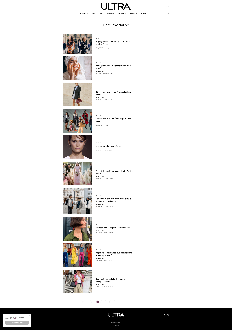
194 (105, 302)
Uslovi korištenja (116, 322)
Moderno (98, 38)
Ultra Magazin (100, 47)
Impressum (116, 325)
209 (111, 302)
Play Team (127, 320)
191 (94, 302)
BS (150, 13)
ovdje (14, 319)
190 (90, 302)
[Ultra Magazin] (116, 6)
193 (101, 302)
